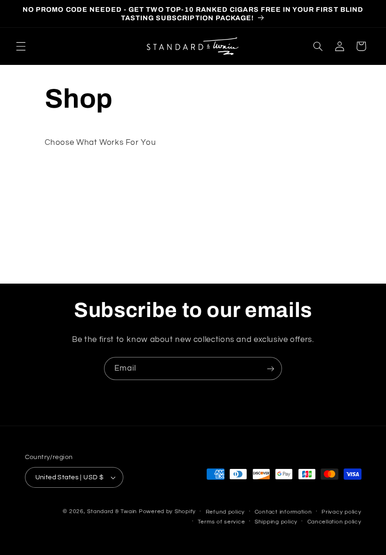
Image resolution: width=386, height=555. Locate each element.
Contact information (283, 512)
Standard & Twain (112, 511)
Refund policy (225, 512)
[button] (21, 46)
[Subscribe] (270, 368)
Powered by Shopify (167, 511)
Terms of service (221, 521)
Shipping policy (276, 521)
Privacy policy (341, 512)
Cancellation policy (334, 521)
